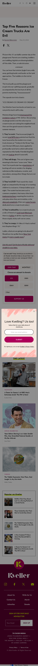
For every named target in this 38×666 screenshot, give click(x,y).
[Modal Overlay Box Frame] (19, 333)
